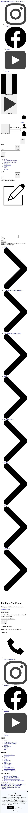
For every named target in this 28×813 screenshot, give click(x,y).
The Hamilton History (9, 755)
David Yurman (7, 746)
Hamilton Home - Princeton (10, 776)
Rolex (5, 740)
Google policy (8, 804)
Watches (6, 747)
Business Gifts (7, 764)
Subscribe (11, 618)
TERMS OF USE (9, 785)
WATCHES (6, 166)
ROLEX (5, 159)
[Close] (27, 791)
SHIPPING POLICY (7, 787)
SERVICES (6, 169)
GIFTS (5, 167)
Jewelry (6, 745)
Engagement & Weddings (10, 743)
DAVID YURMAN (7, 165)
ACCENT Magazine (9, 767)
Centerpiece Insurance (9, 769)
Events (5, 759)
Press (5, 762)
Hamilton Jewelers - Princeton (11, 777)
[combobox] (8, 150)
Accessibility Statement (9, 770)
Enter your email (5, 618)
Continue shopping (5, 609)
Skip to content (4, 1)
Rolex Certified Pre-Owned (10, 742)
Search (2, 144)
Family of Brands (8, 763)
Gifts (5, 749)
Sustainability (7, 760)
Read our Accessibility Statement (16, 1)
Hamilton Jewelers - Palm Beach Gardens (14, 780)
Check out (3, 241)
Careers (5, 757)
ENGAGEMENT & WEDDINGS (10, 162)
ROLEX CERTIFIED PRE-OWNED (11, 160)
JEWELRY (6, 163)
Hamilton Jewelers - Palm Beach (12, 779)
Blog (5, 766)
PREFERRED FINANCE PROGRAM (10, 784)
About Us (6, 756)
